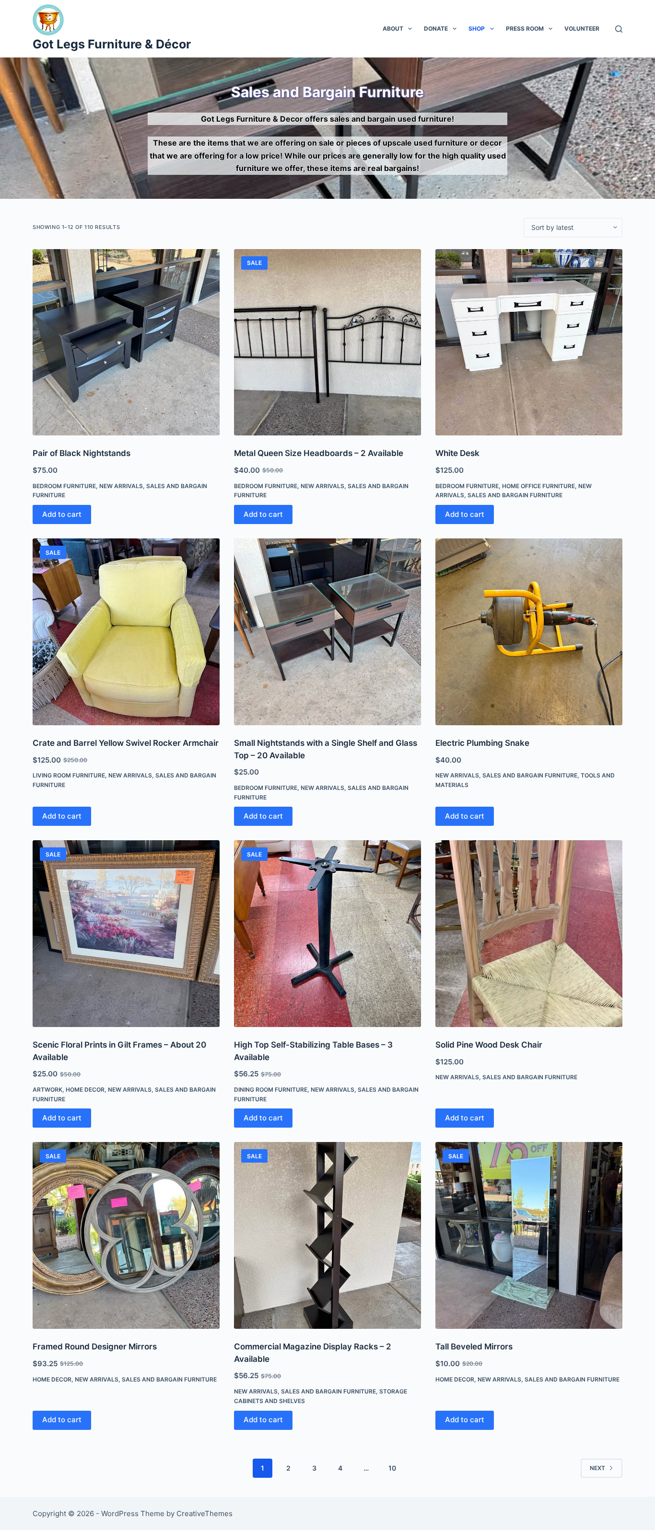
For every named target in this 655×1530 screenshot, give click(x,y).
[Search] (618, 29)
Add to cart (62, 514)
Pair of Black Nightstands (81, 453)
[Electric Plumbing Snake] (528, 631)
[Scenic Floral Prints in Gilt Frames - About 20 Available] (126, 933)
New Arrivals (121, 486)
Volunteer (581, 28)
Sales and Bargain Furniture (515, 495)
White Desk (457, 453)
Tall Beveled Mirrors (474, 1346)
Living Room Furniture (69, 775)
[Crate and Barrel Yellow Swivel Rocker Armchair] (126, 631)
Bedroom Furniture (64, 486)
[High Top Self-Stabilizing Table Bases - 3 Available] (327, 933)
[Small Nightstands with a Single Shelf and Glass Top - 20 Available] (327, 631)
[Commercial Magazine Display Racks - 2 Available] (327, 1235)
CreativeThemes (204, 1513)
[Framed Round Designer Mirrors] (126, 1235)
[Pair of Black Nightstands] (126, 342)
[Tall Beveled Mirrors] (528, 1235)
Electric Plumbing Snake (482, 743)
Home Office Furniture (538, 486)
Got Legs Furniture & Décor (112, 44)
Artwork (47, 1089)
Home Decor (85, 1089)
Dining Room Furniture (270, 1089)
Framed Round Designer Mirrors (95, 1346)
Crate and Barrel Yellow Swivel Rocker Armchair (126, 743)
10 (392, 1468)
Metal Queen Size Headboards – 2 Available (318, 453)
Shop (476, 28)
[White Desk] (528, 342)
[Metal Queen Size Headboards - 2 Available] (327, 342)
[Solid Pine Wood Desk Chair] (528, 933)
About (393, 28)
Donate (436, 28)
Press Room (525, 28)
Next (597, 1468)
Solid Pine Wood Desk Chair (488, 1045)
